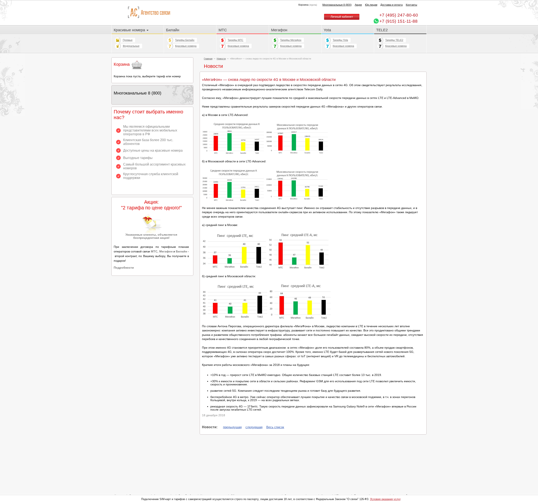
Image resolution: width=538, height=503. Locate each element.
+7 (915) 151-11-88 (398, 21)
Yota (327, 30)
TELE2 (382, 30)
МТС (223, 30)
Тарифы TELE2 (394, 40)
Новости (221, 58)
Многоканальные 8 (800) (337, 5)
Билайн (172, 30)
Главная (208, 58)
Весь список (275, 427)
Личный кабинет (342, 16)
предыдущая (232, 427)
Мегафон (279, 30)
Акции (358, 5)
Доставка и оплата (391, 5)
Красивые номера (130, 30)
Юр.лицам (371, 5)
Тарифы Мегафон (290, 40)
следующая (253, 427)
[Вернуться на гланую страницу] (149, 12)
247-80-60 (398, 15)
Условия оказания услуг (385, 499)
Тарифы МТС (235, 40)
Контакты (411, 5)
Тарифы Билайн (184, 40)
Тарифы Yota (340, 40)
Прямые (128, 40)
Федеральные (131, 46)
